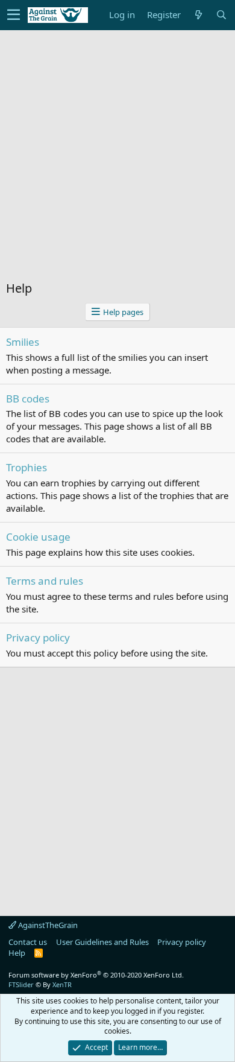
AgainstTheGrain (47, 925)
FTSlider (21, 984)
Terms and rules (44, 581)
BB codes (27, 398)
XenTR (62, 984)
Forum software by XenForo (96, 974)
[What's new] (198, 15)
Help (16, 952)
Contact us (27, 941)
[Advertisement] (117, 160)
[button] (13, 15)
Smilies (22, 342)
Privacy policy (38, 637)
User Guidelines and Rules (102, 941)
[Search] (221, 15)
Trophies (26, 467)
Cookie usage (38, 537)
